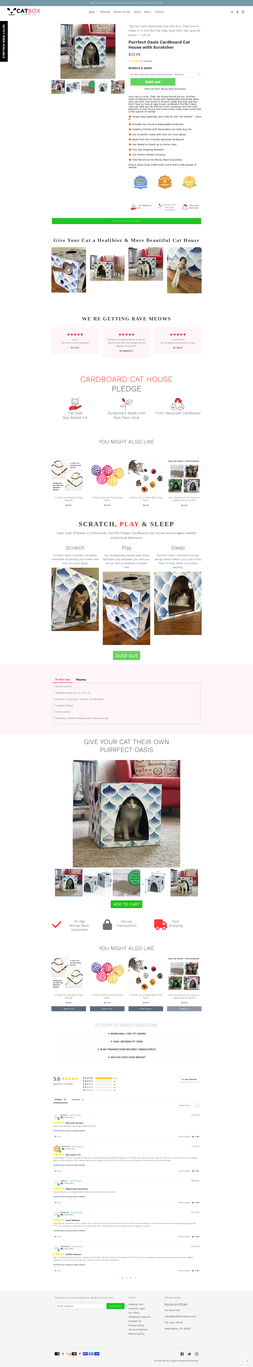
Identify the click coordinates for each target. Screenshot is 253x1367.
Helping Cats (135, 1304)
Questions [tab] (76, 1099)
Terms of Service (137, 1329)
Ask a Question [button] (191, 1079)
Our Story (134, 1312)
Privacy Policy (136, 1325)
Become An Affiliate (175, 1304)
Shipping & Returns (139, 1316)
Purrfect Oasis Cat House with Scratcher (69, 1130)
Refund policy (136, 1333)
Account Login (136, 1308)
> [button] (135, 1277)
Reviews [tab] (58, 1099)
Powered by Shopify (188, 1361)
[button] (193, 1137)
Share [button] (59, 1137)
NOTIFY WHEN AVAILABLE (126, 221)
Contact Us (134, 1321)
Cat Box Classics (170, 1361)
